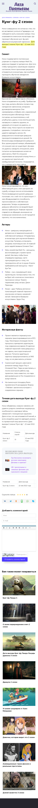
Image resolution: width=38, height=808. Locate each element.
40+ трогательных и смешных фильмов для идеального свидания (19, 469)
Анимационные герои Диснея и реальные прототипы (17, 765)
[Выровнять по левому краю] (13, 527)
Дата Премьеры (19, 6)
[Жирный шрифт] (3, 527)
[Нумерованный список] (26, 527)
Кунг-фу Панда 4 (10, 598)
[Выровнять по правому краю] (19, 527)
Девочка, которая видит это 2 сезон (19, 737)
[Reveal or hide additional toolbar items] (29, 527)
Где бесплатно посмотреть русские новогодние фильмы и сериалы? (21, 460)
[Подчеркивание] (9, 527)
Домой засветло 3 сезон (13, 793)
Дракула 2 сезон (10, 682)
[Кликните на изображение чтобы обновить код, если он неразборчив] (8, 555)
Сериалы (16, 17)
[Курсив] (6, 527)
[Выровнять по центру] (16, 527)
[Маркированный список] (23, 527)
